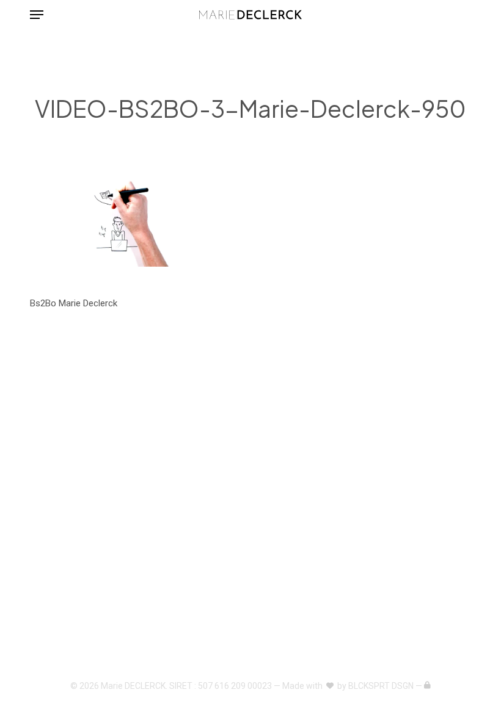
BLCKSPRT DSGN (381, 686)
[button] (36, 15)
